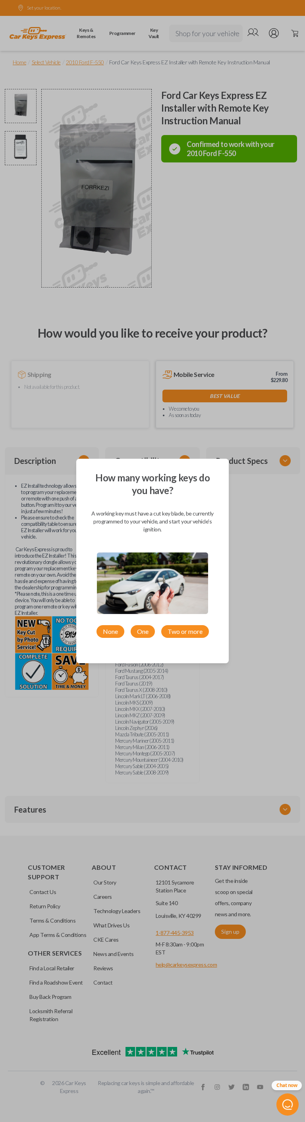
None (110, 631)
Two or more (185, 631)
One (143, 631)
